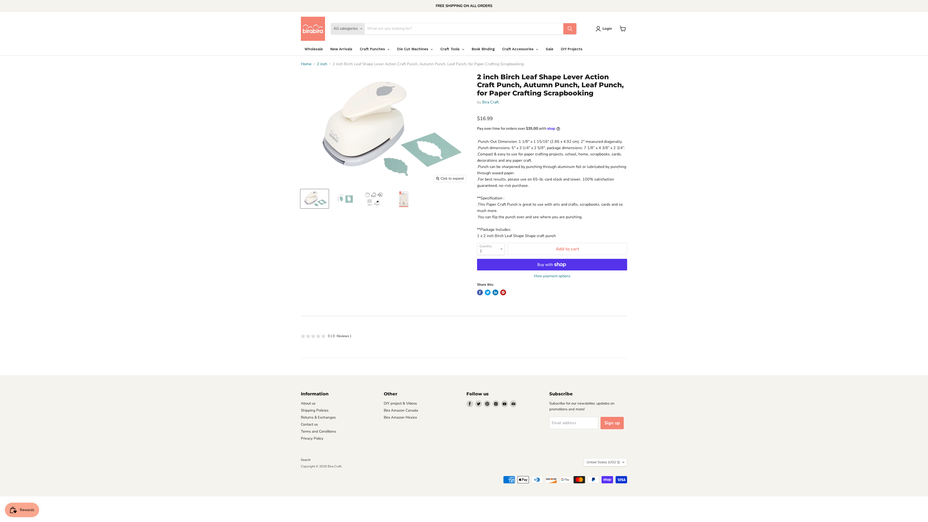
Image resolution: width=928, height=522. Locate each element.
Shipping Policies (314, 410)
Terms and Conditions (318, 431)
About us (308, 403)
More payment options (552, 276)
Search (306, 460)
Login (607, 28)
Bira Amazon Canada (401, 410)
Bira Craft (490, 102)
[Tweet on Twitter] (488, 292)
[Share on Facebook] (480, 292)
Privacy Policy (312, 438)
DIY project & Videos (400, 403)
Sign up (612, 423)
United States (603, 462)
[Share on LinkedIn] (495, 292)
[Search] (569, 28)
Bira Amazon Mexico (400, 417)
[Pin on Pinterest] (503, 292)
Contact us (309, 424)
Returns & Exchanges (318, 417)
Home (306, 64)
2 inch (322, 64)
